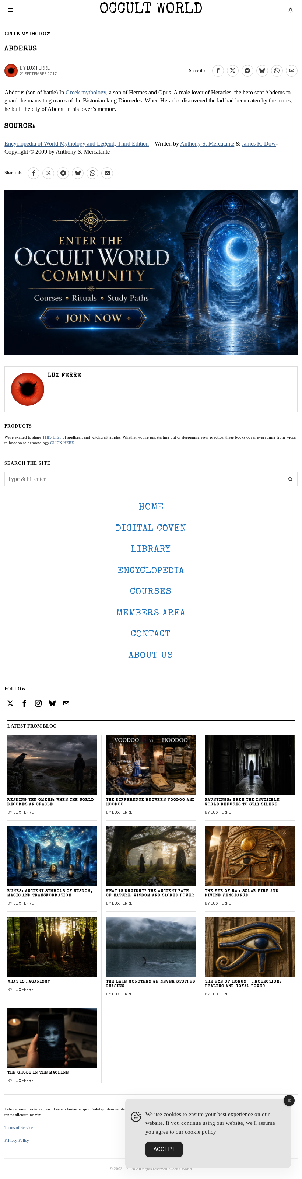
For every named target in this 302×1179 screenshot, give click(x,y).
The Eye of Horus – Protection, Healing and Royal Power (243, 984)
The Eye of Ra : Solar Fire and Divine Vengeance (242, 893)
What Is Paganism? (28, 982)
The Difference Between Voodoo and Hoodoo (150, 802)
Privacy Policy (16, 1140)
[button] (290, 479)
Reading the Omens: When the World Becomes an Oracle (50, 802)
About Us (151, 655)
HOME (151, 507)
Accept (164, 1149)
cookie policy (200, 1132)
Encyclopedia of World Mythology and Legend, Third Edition (76, 143)
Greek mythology (86, 92)
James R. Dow (259, 143)
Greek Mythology (27, 33)
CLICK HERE (62, 442)
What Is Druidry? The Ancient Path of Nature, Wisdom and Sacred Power (150, 893)
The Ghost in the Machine (38, 1073)
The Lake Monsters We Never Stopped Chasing (151, 984)
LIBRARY (151, 549)
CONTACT (151, 634)
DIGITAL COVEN (151, 528)
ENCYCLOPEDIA (151, 571)
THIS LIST (52, 437)
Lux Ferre (38, 68)
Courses (151, 592)
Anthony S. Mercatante (207, 143)
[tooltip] (218, 71)
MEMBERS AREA (151, 613)
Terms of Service (18, 1127)
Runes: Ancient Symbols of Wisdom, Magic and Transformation (50, 893)
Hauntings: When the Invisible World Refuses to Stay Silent (242, 802)
